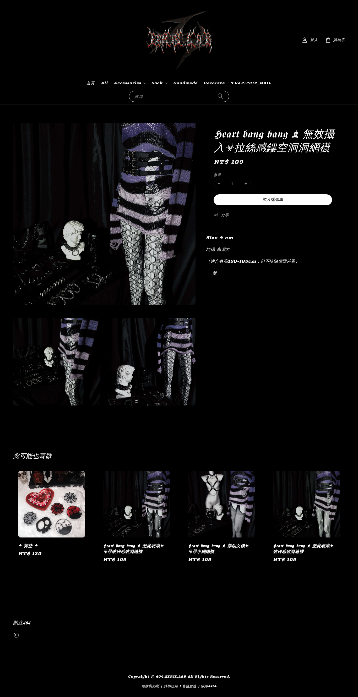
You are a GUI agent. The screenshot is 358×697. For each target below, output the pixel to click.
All (104, 83)
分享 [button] (225, 214)
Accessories (127, 83)
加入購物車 (272, 199)
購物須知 (171, 686)
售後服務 (189, 686)
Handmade (185, 83)
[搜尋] (220, 96)
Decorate (213, 83)
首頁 (90, 83)
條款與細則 (151, 686)
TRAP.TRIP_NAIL (251, 83)
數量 (217, 175)
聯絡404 (209, 686)
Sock (156, 83)
